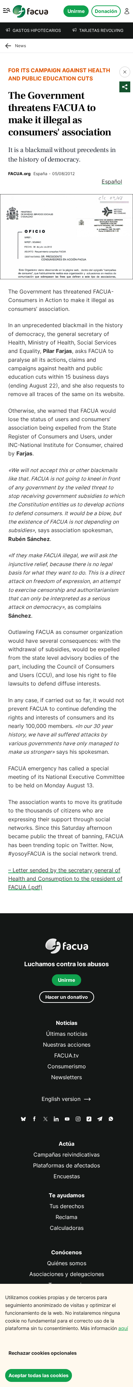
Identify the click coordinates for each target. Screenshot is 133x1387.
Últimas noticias (66, 1034)
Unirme (76, 11)
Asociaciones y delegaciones (66, 1274)
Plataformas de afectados (66, 1165)
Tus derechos (66, 1206)
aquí (123, 1328)
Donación (106, 11)
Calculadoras (67, 1228)
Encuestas (67, 1176)
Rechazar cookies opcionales (43, 1353)
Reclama (66, 1217)
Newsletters (66, 1077)
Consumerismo (66, 1066)
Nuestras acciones (66, 1045)
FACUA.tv (66, 1055)
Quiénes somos (66, 1263)
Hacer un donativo (66, 997)
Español (112, 182)
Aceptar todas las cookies (39, 1375)
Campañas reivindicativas (66, 1154)
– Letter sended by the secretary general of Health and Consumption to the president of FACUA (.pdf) (65, 879)
